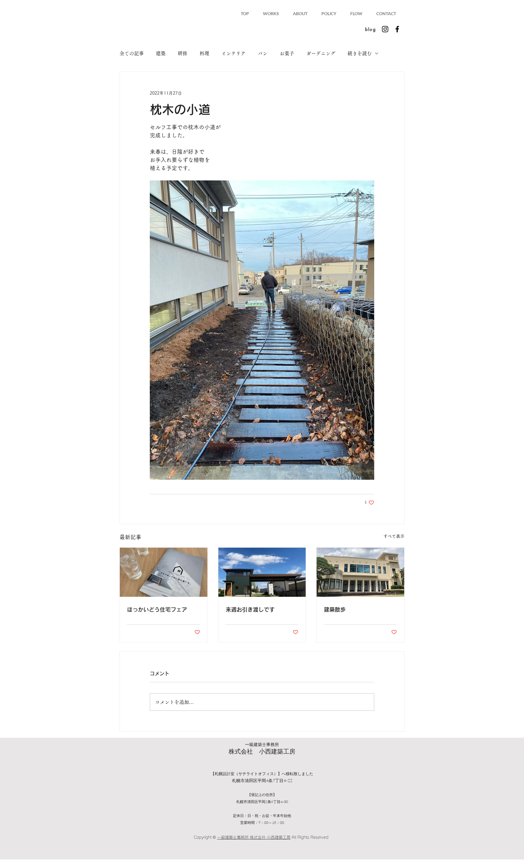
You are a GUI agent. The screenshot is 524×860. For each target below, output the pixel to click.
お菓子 (287, 53)
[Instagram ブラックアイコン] (385, 29)
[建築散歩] (360, 572)
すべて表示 (394, 536)
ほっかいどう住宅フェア (157, 609)
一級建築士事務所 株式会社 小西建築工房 (254, 837)
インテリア (233, 53)
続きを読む (360, 53)
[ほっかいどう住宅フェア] (163, 572)
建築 (161, 53)
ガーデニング (320, 53)
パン (262, 53)
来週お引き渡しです (250, 609)
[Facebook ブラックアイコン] (397, 29)
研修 (182, 53)
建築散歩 (335, 609)
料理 (204, 53)
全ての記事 (131, 53)
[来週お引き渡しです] (262, 572)
